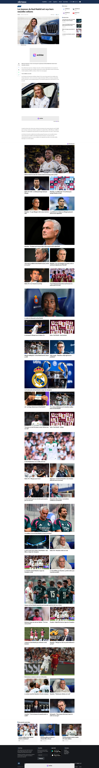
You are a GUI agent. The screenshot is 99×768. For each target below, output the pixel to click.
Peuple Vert (66, 753)
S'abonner (41, 758)
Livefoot (65, 750)
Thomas (19, 14)
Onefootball (66, 751)
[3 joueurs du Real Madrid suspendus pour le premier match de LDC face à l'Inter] (78, 26)
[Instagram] (74, 2)
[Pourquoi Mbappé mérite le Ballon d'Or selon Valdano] (71, 730)
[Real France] (24, 2)
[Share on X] (57, 14)
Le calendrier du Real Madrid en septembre (68, 34)
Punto (19, 740)
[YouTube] (73, 2)
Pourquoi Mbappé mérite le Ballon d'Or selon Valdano (71, 738)
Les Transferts (66, 752)
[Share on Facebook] (55, 14)
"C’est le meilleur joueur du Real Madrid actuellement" (26, 738)
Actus (19, 6)
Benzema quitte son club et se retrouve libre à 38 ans (48, 738)
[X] (72, 2)
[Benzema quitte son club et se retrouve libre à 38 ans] (50, 730)
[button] (69, 2)
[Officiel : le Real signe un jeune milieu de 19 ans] (78, 31)
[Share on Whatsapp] (19, 72)
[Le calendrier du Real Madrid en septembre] (78, 35)
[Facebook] (70, 2)
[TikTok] (76, 2)
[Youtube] (76, 13)
